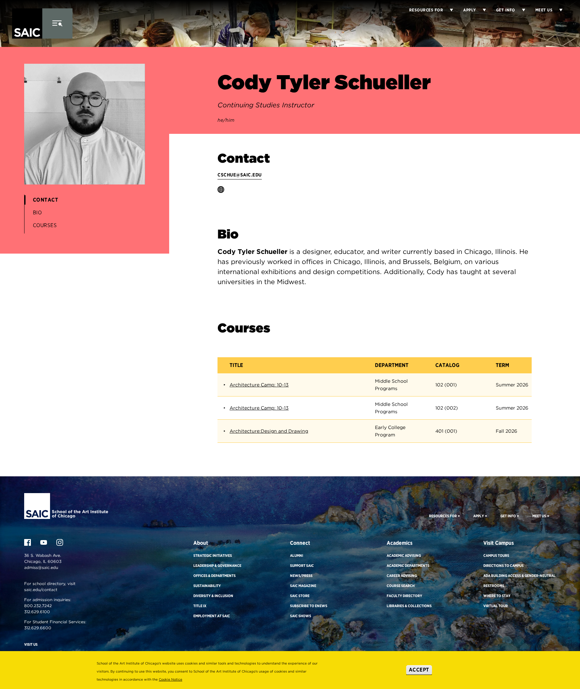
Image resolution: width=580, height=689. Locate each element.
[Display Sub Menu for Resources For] (458, 516)
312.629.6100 (37, 611)
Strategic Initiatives (212, 555)
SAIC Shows (300, 616)
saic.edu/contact (40, 589)
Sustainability (207, 585)
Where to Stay (497, 595)
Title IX (199, 605)
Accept (419, 670)
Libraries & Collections (409, 605)
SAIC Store (299, 595)
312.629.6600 (37, 627)
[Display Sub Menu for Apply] (481, 10)
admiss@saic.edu (41, 567)
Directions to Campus (503, 565)
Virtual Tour (495, 605)
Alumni (296, 555)
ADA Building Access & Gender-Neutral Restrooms (519, 580)
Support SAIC (302, 565)
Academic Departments (408, 565)
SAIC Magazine (303, 585)
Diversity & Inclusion (213, 595)
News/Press (301, 575)
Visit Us (31, 644)
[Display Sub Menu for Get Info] (520, 10)
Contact (45, 200)
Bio (37, 212)
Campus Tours (496, 555)
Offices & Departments (214, 575)
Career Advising (402, 575)
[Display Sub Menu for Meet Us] (557, 10)
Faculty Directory (404, 595)
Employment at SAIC (211, 616)
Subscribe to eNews (308, 605)
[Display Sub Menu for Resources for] (448, 10)
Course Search (401, 585)
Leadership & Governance (217, 565)
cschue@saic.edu (240, 174)
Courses (45, 225)
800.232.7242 (38, 605)
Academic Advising (404, 555)
